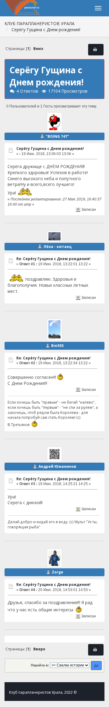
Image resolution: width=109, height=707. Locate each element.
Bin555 (57, 345)
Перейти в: (40, 665)
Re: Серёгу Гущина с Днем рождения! (53, 258)
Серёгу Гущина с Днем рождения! (50, 148)
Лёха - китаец (57, 246)
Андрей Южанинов (57, 466)
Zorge (57, 572)
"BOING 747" (57, 136)
